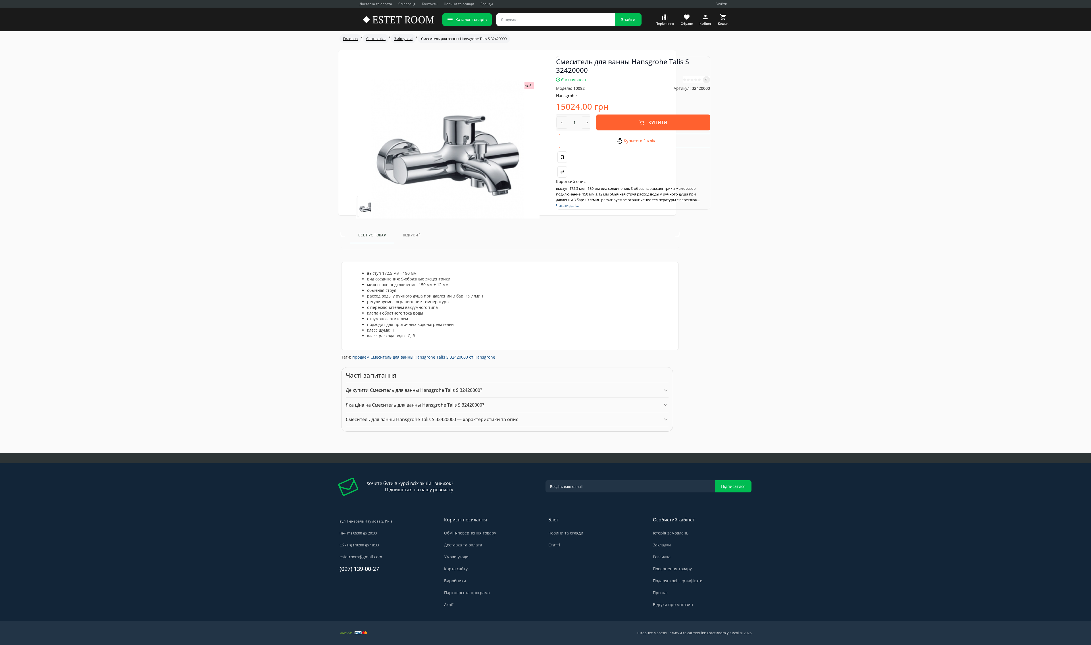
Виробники (455, 580)
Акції (448, 604)
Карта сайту (456, 568)
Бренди (486, 3)
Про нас (661, 592)
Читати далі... (567, 205)
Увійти (721, 3)
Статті (554, 545)
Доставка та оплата (376, 3)
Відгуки (411, 235)
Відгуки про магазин (673, 604)
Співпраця (407, 3)
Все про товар (372, 235)
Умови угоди (456, 556)
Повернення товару (672, 568)
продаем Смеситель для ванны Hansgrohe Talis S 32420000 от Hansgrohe (423, 357)
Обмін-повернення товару (470, 533)
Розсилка (662, 556)
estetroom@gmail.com (361, 556)
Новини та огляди (459, 3)
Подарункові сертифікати (678, 580)
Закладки (662, 545)
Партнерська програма (467, 592)
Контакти (430, 3)
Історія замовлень (670, 533)
